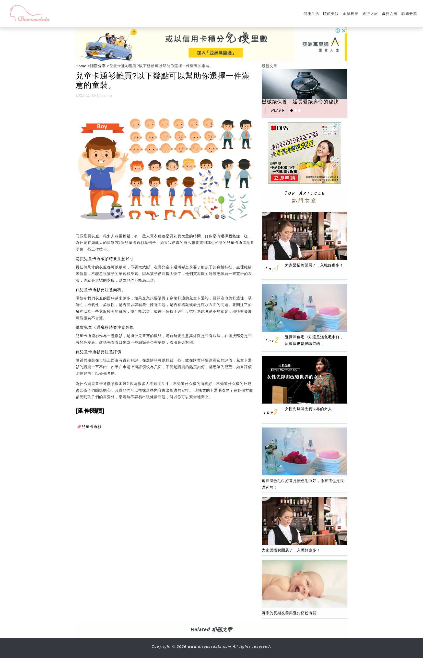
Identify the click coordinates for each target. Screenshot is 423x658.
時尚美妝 (331, 13)
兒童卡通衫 (91, 427)
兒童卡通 (234, 243)
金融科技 (350, 13)
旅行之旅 (370, 13)
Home (81, 66)
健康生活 (311, 13)
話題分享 (409, 13)
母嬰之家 (390, 13)
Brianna (105, 95)
